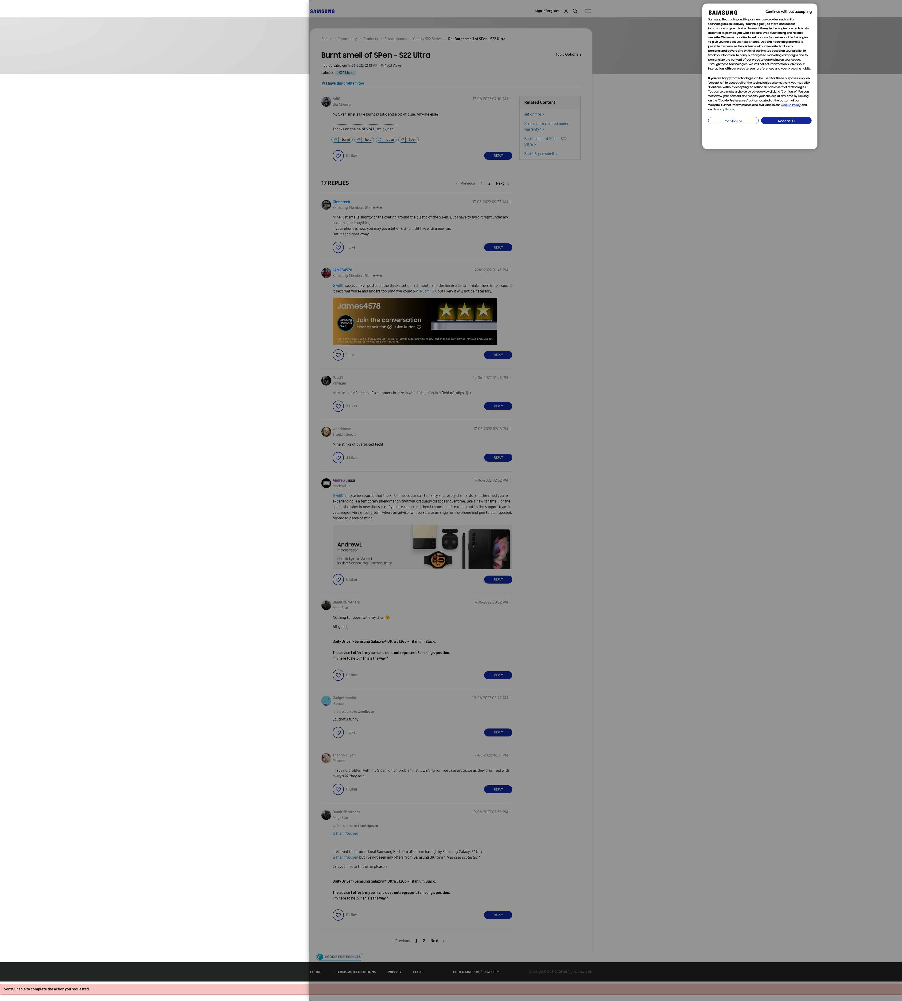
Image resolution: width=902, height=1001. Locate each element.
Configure (733, 121)
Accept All (786, 121)
